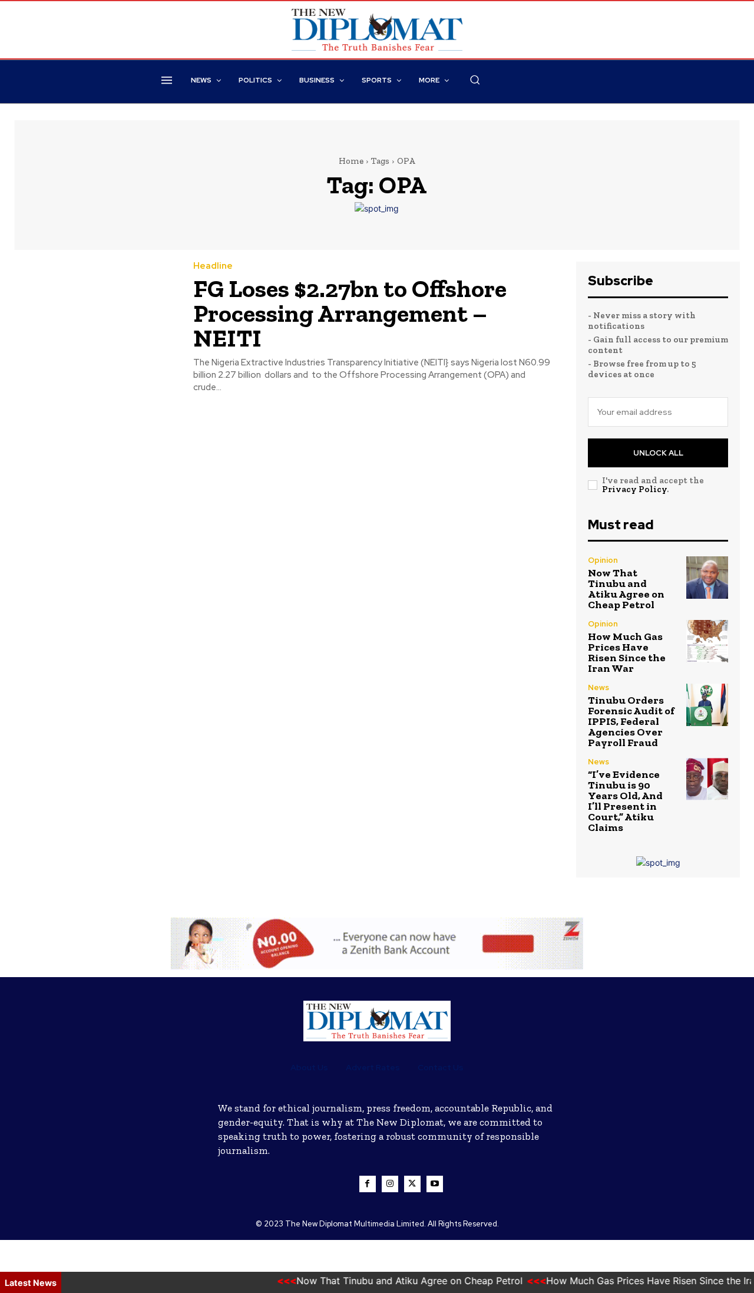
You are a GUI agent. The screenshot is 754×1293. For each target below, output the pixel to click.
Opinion (603, 560)
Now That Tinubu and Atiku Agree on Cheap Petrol (626, 588)
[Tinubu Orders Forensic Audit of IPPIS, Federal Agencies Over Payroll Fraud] (707, 704)
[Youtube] (434, 1184)
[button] (474, 79)
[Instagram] (390, 1184)
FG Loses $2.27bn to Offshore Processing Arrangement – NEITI (350, 313)
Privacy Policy (634, 489)
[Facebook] (367, 1184)
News (598, 687)
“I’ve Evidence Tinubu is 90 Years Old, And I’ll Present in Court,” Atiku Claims (625, 801)
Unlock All (658, 453)
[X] (412, 1184)
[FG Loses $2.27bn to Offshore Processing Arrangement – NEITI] (95, 313)
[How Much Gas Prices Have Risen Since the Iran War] (707, 641)
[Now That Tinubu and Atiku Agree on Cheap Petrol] (707, 577)
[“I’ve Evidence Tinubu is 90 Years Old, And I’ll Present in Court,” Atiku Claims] (707, 779)
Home (351, 161)
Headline (213, 266)
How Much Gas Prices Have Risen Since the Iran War (627, 652)
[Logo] (377, 1021)
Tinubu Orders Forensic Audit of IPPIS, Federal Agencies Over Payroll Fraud (631, 721)
